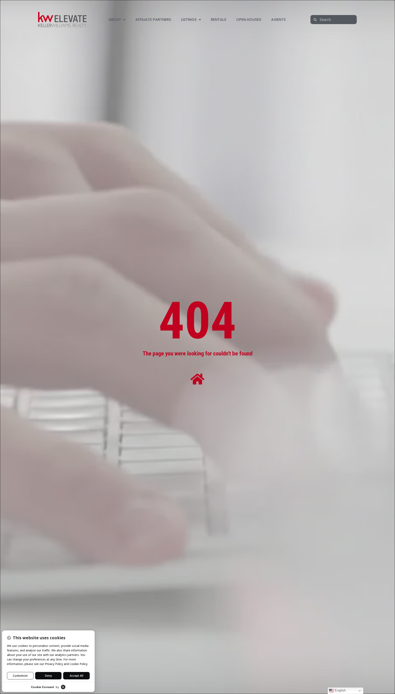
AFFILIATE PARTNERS (153, 19)
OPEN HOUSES (248, 19)
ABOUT (114, 19)
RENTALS (218, 19)
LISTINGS (189, 19)
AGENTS (278, 19)
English (340, 690)
